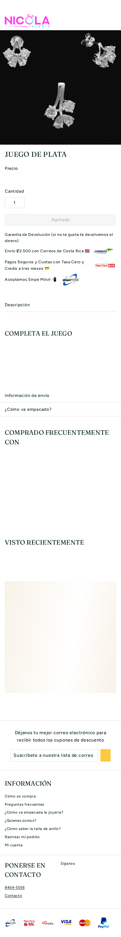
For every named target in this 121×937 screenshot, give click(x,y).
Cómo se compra (20, 796)
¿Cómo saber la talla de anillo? (33, 829)
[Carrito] (112, 20)
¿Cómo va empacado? (28, 409)
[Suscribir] (105, 755)
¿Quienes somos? (21, 820)
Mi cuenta (14, 845)
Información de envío (27, 395)
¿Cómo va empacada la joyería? (34, 812)
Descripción (17, 304)
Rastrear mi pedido (22, 837)
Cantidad (14, 191)
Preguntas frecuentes (24, 804)
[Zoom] (116, 139)
